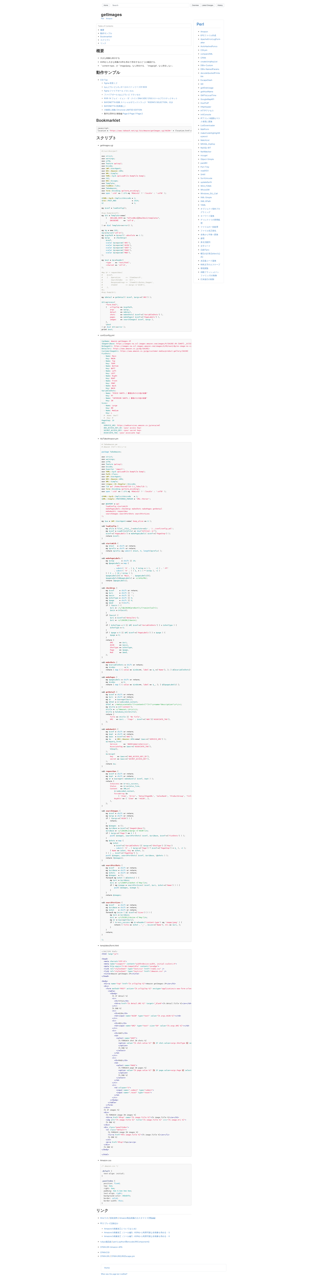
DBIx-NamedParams (210, 69)
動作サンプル (106, 33)
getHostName (207, 91)
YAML (203, 205)
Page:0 (126, 113)
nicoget (204, 155)
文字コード (205, 246)
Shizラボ (104, 1218)
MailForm (205, 129)
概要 (102, 30)
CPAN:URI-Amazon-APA (111, 1247)
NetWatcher (206, 151)
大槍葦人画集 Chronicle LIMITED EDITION (123, 110)
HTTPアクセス (207, 110)
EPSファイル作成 (208, 35)
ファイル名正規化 (208, 230)
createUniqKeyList (209, 61)
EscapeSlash (206, 80)
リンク (103, 43)
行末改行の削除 (207, 279)
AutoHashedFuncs (209, 46)
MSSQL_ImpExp (208, 144)
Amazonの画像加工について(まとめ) (120, 1228)
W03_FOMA (206, 186)
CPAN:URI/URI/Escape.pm (123, 1256)
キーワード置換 (207, 216)
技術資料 (114, 1218)
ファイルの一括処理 (209, 227)
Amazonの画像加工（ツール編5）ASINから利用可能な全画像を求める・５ (137, 1232)
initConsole (206, 114)
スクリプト (105, 40)
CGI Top (104, 80)
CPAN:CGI (104, 1252)
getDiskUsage (207, 88)
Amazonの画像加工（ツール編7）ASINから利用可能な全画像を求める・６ (137, 1236)
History (220, 5)
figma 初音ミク (111, 83)
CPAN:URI (104, 1256)
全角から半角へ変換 (209, 234)
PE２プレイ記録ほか (109, 1223)
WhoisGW (205, 189)
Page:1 (133, 113)
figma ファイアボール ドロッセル (119, 91)
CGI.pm (204, 50)
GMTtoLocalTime (208, 95)
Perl (102, 18)
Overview (195, 5)
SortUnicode (206, 178)
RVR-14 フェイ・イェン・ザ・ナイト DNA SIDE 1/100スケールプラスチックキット (141, 98)
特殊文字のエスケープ (210, 264)
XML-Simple (206, 197)
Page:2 (139, 113)
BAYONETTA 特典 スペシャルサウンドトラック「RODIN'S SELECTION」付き (138, 102)
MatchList (205, 140)
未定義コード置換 (208, 260)
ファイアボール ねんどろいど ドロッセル (122, 94)
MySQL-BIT (206, 148)
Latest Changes (207, 5)
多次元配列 (205, 242)
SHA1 (203, 174)
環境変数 (204, 268)
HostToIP (205, 103)
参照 (202, 238)
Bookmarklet (106, 36)
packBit (204, 163)
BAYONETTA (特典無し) (114, 106)
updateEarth (206, 182)
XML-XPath (206, 201)
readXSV (205, 170)
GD (202, 84)
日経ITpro (205, 249)
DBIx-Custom (207, 65)
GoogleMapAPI (207, 99)
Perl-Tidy (205, 167)
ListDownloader (208, 125)
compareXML (207, 54)
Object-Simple (207, 159)
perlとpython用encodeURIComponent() (131, 1241)
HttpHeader (206, 107)
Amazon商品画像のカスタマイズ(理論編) (137, 1218)
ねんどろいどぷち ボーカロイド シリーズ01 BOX (125, 87)
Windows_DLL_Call (209, 193)
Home (106, 5)
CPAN (203, 57)
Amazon (109, 18)
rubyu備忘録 (105, 1241)
